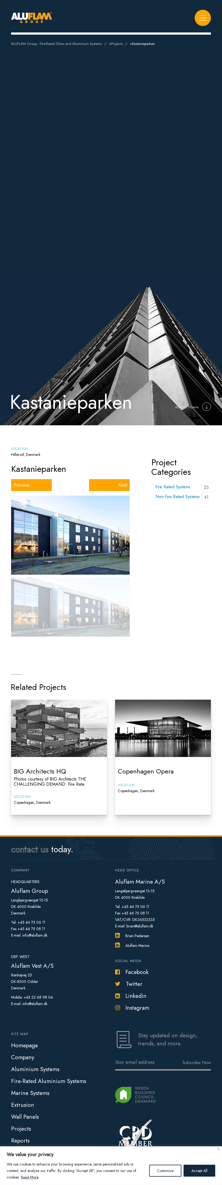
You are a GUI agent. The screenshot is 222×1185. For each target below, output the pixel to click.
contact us (29, 849)
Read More (29, 1177)
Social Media (128, 960)
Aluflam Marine (137, 945)
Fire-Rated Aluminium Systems (48, 1081)
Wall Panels (25, 1117)
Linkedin (135, 996)
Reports (20, 1141)
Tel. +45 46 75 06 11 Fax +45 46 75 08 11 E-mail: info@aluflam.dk (29, 929)
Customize (165, 1170)
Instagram (137, 1008)
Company (22, 1057)
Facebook (137, 972)
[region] (111, 1165)
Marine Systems (30, 1093)
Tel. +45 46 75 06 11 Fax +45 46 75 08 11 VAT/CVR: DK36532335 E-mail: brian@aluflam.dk (135, 916)
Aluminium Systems (35, 1069)
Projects (21, 1129)
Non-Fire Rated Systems (177, 496)
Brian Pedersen (137, 936)
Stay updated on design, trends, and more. (168, 1039)
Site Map (19, 1033)
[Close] (218, 1149)
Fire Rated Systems (172, 487)
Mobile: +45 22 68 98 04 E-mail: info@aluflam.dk (32, 1000)
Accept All (199, 1170)
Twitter (134, 984)
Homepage (24, 1045)
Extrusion (22, 1105)
